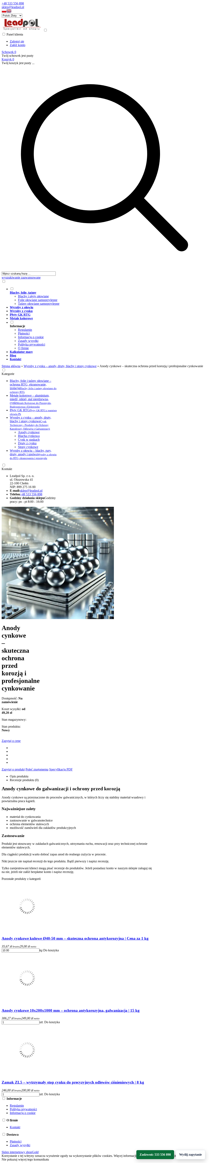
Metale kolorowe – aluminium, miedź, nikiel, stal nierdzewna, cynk (30, 401)
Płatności (24, 333)
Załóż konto (17, 45)
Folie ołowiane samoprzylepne (37, 300)
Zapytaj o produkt (13, 769)
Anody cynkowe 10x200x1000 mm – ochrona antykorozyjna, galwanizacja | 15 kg (71, 1010)
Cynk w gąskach (29, 439)
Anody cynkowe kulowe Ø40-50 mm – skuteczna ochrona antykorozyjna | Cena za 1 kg (75, 938)
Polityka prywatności (31, 344)
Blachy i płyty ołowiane (33, 296)
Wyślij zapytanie (190, 1154)
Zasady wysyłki (28, 340)
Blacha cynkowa (29, 436)
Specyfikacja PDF (61, 769)
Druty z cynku (27, 443)
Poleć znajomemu (37, 769)
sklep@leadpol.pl (13, 7)
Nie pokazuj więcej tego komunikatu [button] (25, 1159)
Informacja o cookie (31, 337)
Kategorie (8, 374)
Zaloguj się (17, 41)
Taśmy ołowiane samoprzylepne (38, 303)
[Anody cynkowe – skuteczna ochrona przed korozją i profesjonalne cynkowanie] (58, 618)
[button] (4, 11)
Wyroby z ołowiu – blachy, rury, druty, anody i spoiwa (33, 454)
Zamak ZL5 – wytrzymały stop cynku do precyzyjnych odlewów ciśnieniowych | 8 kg (73, 1082)
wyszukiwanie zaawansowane (21, 277)
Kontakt (7, 469)
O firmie (23, 348)
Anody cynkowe (29, 432)
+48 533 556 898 (13, 3)
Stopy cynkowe (28, 447)
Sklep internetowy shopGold (20, 1152)
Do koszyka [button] (51, 950)
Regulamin (25, 329)
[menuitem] (108, 296)
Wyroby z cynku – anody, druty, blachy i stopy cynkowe (30, 423)
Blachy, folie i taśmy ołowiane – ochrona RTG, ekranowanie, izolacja (33, 386)
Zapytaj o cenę (11, 741)
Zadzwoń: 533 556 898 (155, 1154)
